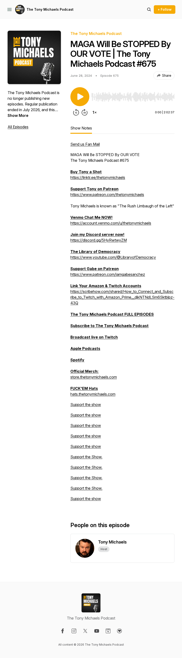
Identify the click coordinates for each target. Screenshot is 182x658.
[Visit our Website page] (108, 631)
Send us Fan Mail (85, 144)
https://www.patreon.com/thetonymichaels (107, 194)
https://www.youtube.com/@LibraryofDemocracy (113, 257)
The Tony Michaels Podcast (50, 9)
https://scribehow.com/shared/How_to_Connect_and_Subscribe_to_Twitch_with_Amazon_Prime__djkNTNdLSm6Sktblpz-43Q (122, 297)
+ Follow (165, 9)
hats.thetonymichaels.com (92, 394)
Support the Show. (86, 456)
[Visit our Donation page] (119, 631)
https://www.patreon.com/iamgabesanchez (107, 274)
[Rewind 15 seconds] (76, 112)
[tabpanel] (122, 323)
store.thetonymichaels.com (93, 377)
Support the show (85, 404)
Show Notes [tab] (81, 128)
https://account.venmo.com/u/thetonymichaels (110, 223)
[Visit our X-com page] (85, 631)
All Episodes (18, 126)
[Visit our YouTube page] (96, 631)
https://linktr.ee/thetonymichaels (97, 177)
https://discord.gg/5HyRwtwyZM (98, 240)
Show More (18, 115)
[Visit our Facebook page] (62, 631)
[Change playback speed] (94, 112)
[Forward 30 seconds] (84, 112)
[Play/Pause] (79, 96)
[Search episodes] (149, 9)
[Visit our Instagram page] (74, 631)
